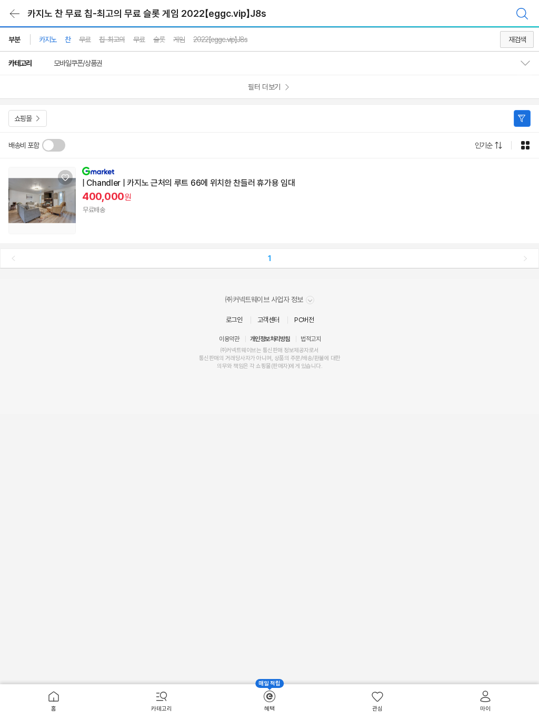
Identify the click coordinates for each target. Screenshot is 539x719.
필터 (522, 118)
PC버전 (304, 320)
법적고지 (311, 339)
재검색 (517, 39)
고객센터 (268, 320)
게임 (179, 39)
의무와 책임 (230, 366)
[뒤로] (14, 13)
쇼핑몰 (23, 118)
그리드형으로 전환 (525, 145)
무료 (85, 39)
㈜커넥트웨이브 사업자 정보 (265, 299)
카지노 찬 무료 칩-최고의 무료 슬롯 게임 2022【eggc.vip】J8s (146, 13)
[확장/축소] (529, 63)
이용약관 (229, 339)
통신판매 (209, 358)
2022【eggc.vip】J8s (220, 39)
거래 (230, 358)
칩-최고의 (112, 39)
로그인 (234, 320)
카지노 (47, 39)
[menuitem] (54, 701)
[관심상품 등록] (65, 177)
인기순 (483, 145)
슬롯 (159, 39)
